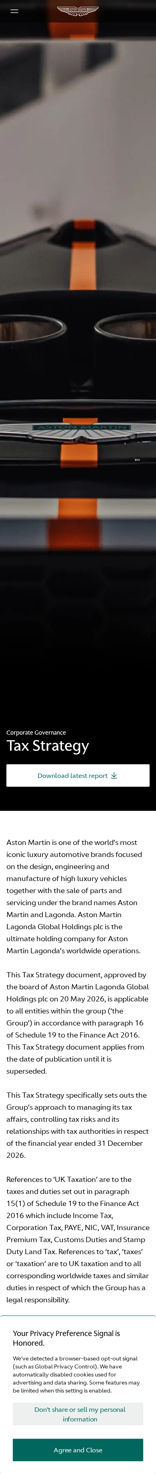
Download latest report (73, 775)
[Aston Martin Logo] (78, 11)
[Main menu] (14, 11)
